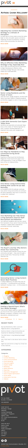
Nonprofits (4, 427)
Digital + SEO (5, 415)
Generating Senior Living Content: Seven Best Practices (14, 279)
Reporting (6, 370)
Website (6, 379)
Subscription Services (10, 377)
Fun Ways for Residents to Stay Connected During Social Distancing (13, 153)
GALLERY (3, 419)
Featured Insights (9, 363)
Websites (3, 410)
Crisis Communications (10, 359)
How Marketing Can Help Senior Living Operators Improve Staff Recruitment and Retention (13, 217)
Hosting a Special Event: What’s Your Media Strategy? (13, 307)
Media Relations (8, 368)
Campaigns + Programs (7, 414)
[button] (14, 3)
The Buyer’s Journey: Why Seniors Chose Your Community (14, 249)
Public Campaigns (6, 428)
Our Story (4, 432)
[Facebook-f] (2, 440)
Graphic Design (8, 365)
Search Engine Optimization (12, 373)
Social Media (7, 375)
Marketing (6, 366)
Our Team (4, 433)
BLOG (2, 420)
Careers (3, 435)
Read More (4, 43)
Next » (20, 319)
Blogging (6, 356)
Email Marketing (8, 361)
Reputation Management (11, 372)
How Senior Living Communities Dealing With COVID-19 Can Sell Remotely (13, 185)
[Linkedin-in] (5, 440)
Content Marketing (9, 357)
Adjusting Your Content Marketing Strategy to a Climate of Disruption (13, 32)
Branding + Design (6, 408)
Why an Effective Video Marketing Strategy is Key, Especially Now (14, 64)
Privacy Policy (5, 446)
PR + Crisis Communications (9, 417)
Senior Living (5, 425)
